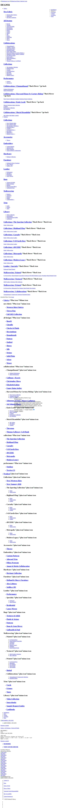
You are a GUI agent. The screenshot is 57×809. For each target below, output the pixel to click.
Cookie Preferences (8, 796)
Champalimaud (11, 46)
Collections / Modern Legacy (15, 260)
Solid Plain (9, 37)
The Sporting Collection (12, 67)
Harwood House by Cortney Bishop (15, 53)
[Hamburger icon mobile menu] (5, 1)
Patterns (8, 185)
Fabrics (5, 8)
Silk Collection (18, 282)
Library (7, 212)
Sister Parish (26, 288)
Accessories (8, 137)
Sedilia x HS (9, 165)
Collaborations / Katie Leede (15, 102)
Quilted (8, 32)
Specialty (9, 173)
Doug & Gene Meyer (12, 186)
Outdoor (8, 81)
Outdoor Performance (9, 89)
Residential (9, 174)
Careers (53, 13)
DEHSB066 (7, 744)
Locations (53, 15)
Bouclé (8, 23)
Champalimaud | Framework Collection (13, 294)
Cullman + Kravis (11, 47)
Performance (9, 78)
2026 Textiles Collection (9, 282)
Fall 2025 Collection (11, 17)
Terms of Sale (7, 785)
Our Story (53, 12)
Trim (5, 203)
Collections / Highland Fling (14, 228)
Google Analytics (29, 409)
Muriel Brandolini (11, 58)
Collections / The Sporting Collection (18, 222)
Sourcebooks (10, 216)
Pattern (8, 30)
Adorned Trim (10, 148)
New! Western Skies (11, 123)
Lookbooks (9, 218)
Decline (21, 411)
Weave (8, 40)
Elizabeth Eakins (10, 50)
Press (52, 16)
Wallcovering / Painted (12, 272)
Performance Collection (9, 108)
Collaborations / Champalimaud (16, 86)
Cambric (17, 115)
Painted (9, 194)
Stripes (8, 36)
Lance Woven (10, 176)
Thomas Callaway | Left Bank (14, 61)
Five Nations (20, 288)
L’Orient (6, 106)
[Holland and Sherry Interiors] (18, 1)
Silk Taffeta (6, 115)
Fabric (5, 225)
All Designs (8, 21)
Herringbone (9, 28)
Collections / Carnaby (12, 235)
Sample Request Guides (12, 217)
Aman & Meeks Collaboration (14, 150)
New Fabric (8, 12)
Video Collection (10, 214)
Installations (53, 9)
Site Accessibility (8, 793)
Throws (8, 140)
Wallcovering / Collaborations (15, 291)
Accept (16, 411)
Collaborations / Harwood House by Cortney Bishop (23, 94)
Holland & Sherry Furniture (13, 163)
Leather (7, 169)
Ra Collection (7, 109)
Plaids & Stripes (10, 183)
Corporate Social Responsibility (11, 791)
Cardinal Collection (19, 99)
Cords (8, 206)
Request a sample (5, 725)
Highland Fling (10, 68)
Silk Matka (11, 115)
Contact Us (6, 780)
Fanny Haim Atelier (11, 51)
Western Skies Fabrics (12, 14)
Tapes (8, 208)
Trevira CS (9, 83)
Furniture (7, 160)
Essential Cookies (18, 409)
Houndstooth (10, 29)
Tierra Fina (9, 16)
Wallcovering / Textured (13, 279)
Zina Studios (32, 288)
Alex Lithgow (10, 164)
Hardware (7, 154)
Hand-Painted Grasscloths (18, 275)
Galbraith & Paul (10, 188)
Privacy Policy (7, 788)
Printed (9, 197)
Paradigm (44, 275)
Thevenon (9, 59)
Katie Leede (10, 57)
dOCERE (9, 72)
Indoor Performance (8, 90)
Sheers (8, 33)
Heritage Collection (11, 156)
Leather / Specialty (11, 266)
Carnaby (9, 70)
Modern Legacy (10, 75)
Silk (7, 34)
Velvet (8, 38)
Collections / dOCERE (12, 247)
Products (6, 117)
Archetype (26, 275)
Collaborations (9, 43)
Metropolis (9, 74)
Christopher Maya (11, 48)
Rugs (5, 179)
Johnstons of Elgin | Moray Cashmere (15, 54)
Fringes (8, 207)
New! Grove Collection (9, 99)
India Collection (16, 105)
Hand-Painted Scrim (51, 275)
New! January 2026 (11, 124)
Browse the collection (6, 751)
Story (5, 714)
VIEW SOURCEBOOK (11, 747)
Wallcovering (9, 191)
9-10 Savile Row (10, 71)
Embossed (6, 269)
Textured (9, 195)
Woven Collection (8, 105)
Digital (8, 198)
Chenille (8, 25)
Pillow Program (10, 149)
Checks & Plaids (10, 26)
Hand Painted (12, 269)
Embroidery (8, 143)
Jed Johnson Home (11, 55)
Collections (8, 64)
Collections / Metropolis (13, 254)
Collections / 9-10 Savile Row (15, 241)
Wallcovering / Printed (12, 285)
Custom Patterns (10, 146)
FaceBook (3, 749)
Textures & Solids (11, 182)
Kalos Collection (28, 99)
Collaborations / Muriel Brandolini (17, 112)
